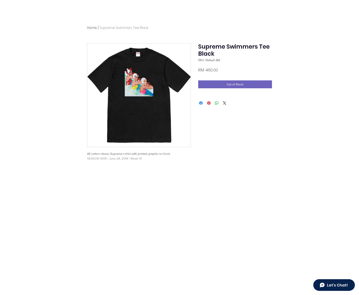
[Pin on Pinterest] (208, 103)
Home (92, 27)
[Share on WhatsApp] (216, 103)
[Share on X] (224, 103)
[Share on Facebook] (200, 103)
